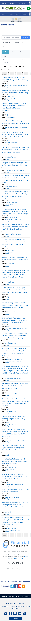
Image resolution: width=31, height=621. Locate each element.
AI (6, 281)
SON (11, 169)
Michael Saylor (17, 361)
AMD (7, 202)
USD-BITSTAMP (18, 359)
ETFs (21, 51)
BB (7, 250)
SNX (12, 252)
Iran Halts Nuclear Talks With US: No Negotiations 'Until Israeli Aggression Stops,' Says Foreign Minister (13, 447)
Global (6, 497)
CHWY (12, 250)
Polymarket (14, 298)
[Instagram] (21, 564)
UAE (7, 114)
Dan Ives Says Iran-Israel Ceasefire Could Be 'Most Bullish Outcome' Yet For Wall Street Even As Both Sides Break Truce (15, 226)
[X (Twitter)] (9, 564)
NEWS (12, 96)
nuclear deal (21, 298)
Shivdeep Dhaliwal (9, 484)
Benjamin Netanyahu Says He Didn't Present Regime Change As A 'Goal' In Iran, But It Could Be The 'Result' (15, 476)
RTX (11, 512)
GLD (7, 495)
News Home (4, 14)
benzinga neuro (16, 530)
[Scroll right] (30, 3)
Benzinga (12, 98)
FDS (15, 250)
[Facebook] (13, 564)
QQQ (10, 156)
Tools (4, 56)
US (5, 411)
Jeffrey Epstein (23, 127)
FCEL (15, 467)
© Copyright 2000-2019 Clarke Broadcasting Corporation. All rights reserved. (15, 607)
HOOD (13, 218)
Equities (6, 186)
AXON (12, 281)
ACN (7, 467)
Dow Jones (7, 313)
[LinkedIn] (17, 564)
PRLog (6, 87)
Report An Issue (25, 596)
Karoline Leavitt (15, 497)
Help (17, 596)
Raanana (25, 85)
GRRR (12, 469)
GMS (13, 342)
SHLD (6, 512)
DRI (13, 467)
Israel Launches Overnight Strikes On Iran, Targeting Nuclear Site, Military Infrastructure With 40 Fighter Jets (15, 504)
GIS (10, 218)
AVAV (7, 218)
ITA (7, 511)
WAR (14, 169)
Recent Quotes (6, 42)
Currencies (14, 59)
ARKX (9, 281)
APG (10, 467)
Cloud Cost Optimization (11, 85)
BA (7, 96)
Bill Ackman (18, 394)
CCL (9, 250)
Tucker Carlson (8, 127)
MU (5, 204)
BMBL (13, 202)
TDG (6, 282)
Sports (12, 3)
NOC (7, 156)
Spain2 (9, 116)
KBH (16, 342)
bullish (11, 234)
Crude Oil (16, 313)
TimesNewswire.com (10, 117)
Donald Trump (10, 219)
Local (11, 14)
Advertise (11, 596)
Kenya (12, 116)
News (4, 3)
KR (9, 469)
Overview (5, 59)
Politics (15, 142)
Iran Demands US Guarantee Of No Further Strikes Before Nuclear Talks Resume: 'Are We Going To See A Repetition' (15, 150)
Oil (10, 252)
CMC (7, 342)
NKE (8, 204)
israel (6, 98)
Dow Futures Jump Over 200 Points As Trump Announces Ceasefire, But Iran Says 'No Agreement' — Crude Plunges (15, 305)
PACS (6, 343)
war (13, 170)
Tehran (6, 328)
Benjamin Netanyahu (19, 170)
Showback (19, 85)
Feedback (15, 619)
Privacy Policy (21, 603)
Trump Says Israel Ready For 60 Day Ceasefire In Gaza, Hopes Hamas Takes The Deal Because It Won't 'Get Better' (15, 134)
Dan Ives (7, 234)
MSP (7, 84)
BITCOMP (8, 359)
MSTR (13, 359)
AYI (10, 202)
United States (11, 394)
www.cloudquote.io (15, 553)
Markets (5, 51)
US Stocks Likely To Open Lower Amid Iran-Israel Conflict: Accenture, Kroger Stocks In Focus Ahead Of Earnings (15, 461)
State (17, 14)
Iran (6, 116)
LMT (9, 96)
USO (10, 263)
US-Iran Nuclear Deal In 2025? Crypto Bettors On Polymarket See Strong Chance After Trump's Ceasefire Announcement (15, 290)
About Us (4, 596)
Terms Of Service (18, 558)
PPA (13, 282)
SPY (13, 156)
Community (22, 3)
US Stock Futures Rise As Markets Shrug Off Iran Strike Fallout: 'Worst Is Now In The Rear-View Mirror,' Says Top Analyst (15, 335)
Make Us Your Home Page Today (11, 581)
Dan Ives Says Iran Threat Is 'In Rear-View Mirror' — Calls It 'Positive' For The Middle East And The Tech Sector (15, 386)
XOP (13, 263)
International (22, 59)
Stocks (13, 51)
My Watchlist (18, 42)
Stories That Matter (16, 440)
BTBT (16, 202)
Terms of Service (10, 603)
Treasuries (5, 62)
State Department (9, 378)
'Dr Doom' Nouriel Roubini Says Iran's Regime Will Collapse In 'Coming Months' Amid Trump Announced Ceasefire (14, 320)
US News (23, 14)
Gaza (6, 530)
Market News (16, 127)
